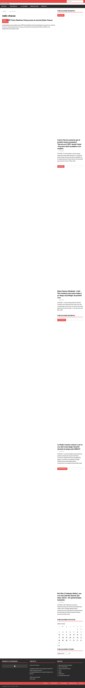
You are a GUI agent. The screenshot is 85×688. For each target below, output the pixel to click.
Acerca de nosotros (34, 665)
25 (63, 640)
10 (59, 634)
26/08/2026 (61, 150)
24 (59, 640)
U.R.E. (60, 670)
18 (63, 637)
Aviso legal (32, 679)
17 (59, 637)
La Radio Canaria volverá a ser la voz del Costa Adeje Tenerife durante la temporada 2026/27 (69, 447)
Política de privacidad (35, 677)
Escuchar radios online (64, 675)
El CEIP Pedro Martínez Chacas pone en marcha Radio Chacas (29, 20)
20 (70, 637)
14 (73, 634)
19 (66, 637)
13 (70, 634)
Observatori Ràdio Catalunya (65, 665)
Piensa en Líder (34, 6)
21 (73, 637)
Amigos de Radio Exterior (65, 668)
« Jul (58, 645)
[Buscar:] (75, 1)
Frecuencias (13, 6)
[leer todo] (16, 28)
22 (77, 637)
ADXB (60, 672)
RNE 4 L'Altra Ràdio (63, 666)
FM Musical (61, 673)
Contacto (44, 6)
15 (77, 634)
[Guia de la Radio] (5, 3)
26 (66, 640)
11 (63, 634)
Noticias (3, 6)
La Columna (24, 6)
